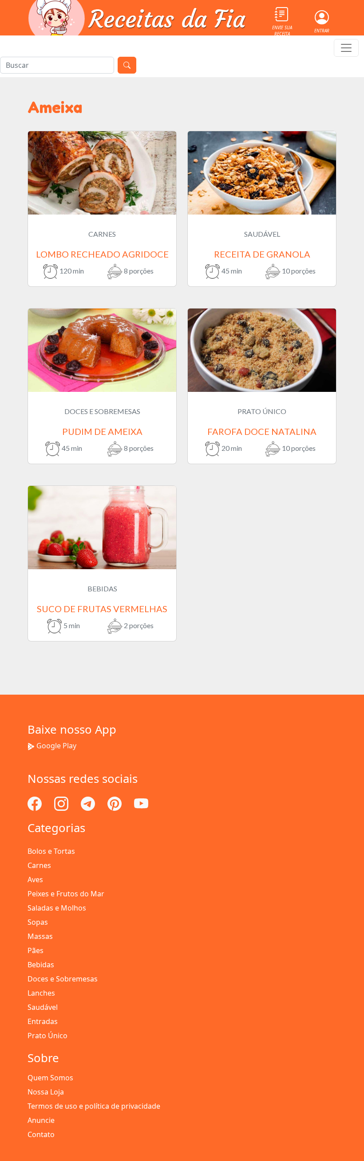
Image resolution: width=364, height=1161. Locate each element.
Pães (36, 950)
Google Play (56, 746)
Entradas (43, 1021)
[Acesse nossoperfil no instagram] (62, 803)
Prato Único (47, 1035)
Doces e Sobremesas (63, 979)
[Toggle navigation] (346, 48)
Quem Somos (50, 1078)
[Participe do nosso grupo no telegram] (89, 803)
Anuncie (41, 1120)
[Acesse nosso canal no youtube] (141, 803)
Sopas (38, 922)
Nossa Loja (46, 1092)
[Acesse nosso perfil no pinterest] (115, 803)
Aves (35, 879)
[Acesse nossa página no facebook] (36, 803)
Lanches (41, 993)
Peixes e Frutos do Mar (66, 894)
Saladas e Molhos (57, 908)
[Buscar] (127, 65)
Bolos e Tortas (51, 851)
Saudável (43, 1007)
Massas (40, 936)
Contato (41, 1134)
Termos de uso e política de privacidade (94, 1106)
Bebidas (41, 964)
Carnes (39, 865)
